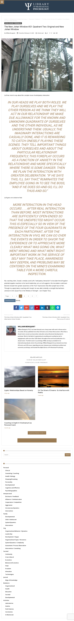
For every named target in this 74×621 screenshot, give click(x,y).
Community (8, 554)
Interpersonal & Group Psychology (18, 19)
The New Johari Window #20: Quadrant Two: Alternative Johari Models (18, 317)
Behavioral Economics (12, 563)
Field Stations (9, 609)
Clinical (7, 470)
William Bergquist (10, 33)
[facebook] (16, 307)
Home (5, 19)
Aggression (8, 505)
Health (7, 589)
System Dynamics (10, 522)
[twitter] (21, 307)
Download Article (10, 300)
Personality (8, 482)
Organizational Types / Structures (15, 540)
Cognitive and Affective (12, 488)
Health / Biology (10, 476)
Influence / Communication (13, 499)
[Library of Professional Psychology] (36, 2)
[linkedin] (42, 307)
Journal (5, 577)
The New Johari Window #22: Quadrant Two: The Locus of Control (56, 317)
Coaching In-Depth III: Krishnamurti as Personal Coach (18, 424)
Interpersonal (7, 493)
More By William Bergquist (36, 360)
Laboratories (9, 603)
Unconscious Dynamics (12, 508)
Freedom (8, 568)
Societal (5, 551)
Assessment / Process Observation (15, 545)
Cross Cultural (9, 557)
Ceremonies (9, 612)
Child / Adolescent (10, 519)
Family (5, 514)
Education (8, 592)
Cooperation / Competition (13, 502)
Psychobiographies (11, 491)
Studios (7, 606)
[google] (26, 307)
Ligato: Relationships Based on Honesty (18, 390)
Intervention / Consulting (13, 548)
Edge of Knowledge (11, 580)
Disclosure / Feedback (34, 19)
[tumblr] (47, 307)
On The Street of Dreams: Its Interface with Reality (53, 391)
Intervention (9, 511)
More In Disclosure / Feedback (36, 362)
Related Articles (36, 357)
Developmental (10, 485)
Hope (7, 566)
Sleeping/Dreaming (11, 479)
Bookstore (6, 583)
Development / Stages (12, 537)
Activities (6, 600)
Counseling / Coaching (12, 473)
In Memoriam (9, 615)
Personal (6, 467)
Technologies (9, 574)
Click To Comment (36, 440)
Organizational (10, 586)
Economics (8, 560)
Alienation (8, 571)
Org (4, 528)
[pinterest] (37, 307)
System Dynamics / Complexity (14, 542)
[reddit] (31, 307)
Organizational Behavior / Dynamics (16, 531)
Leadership (8, 534)
